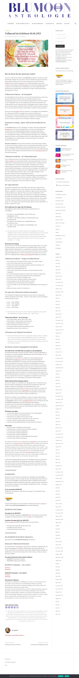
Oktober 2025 (59, 288)
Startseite (11, 23)
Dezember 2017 (59, 585)
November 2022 (59, 399)
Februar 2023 (59, 389)
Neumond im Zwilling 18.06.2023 (39, 644)
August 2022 (58, 408)
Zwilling (7, 83)
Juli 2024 (58, 336)
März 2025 (58, 310)
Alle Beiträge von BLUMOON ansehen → (15, 635)
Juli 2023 (57, 374)
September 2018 (59, 557)
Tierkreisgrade (59, 242)
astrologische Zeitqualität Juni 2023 (16, 612)
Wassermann (25, 390)
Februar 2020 (59, 503)
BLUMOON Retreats (37, 23)
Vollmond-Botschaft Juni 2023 (34, 619)
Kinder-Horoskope (60, 223)
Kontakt (67, 23)
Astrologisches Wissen (61, 194)
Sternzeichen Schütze (21, 619)
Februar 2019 (59, 541)
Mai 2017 (57, 608)
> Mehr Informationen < (52, 676)
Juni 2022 (58, 415)
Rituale (57, 232)
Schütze (17, 111)
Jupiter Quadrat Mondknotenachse (34, 614)
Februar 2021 (59, 465)
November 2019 (59, 513)
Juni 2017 (58, 604)
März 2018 (58, 576)
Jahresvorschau (59, 219)
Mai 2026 (58, 266)
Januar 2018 (58, 582)
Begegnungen (59, 197)
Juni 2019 (58, 529)
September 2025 (59, 291)
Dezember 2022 (59, 396)
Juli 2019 (57, 525)
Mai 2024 (58, 342)
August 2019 (58, 522)
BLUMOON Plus (50, 23)
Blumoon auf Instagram (64, 185)
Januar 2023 (58, 393)
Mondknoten (8, 129)
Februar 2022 (59, 427)
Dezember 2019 (59, 510)
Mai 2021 (57, 456)
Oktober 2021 (59, 440)
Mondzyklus (33, 441)
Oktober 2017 (59, 592)
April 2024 (58, 345)
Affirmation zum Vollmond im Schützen (17, 611)
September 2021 (59, 443)
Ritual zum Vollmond (27, 254)
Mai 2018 (57, 570)
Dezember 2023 (59, 358)
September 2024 (59, 329)
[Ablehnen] (77, 676)
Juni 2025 (58, 301)
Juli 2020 (58, 487)
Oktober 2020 (59, 478)
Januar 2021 (58, 468)
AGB (6, 665)
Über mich (59, 23)
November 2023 (59, 361)
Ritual (20, 546)
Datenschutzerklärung (10, 662)
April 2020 (58, 497)
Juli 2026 (57, 260)
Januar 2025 (58, 317)
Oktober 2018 (59, 554)
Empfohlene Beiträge (60, 210)
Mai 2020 (58, 494)
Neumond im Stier (40, 150)
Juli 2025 (57, 298)
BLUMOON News (60, 200)
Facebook (7, 567)
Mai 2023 (58, 380)
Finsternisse (58, 213)
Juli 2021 (57, 449)
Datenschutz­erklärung (61, 61)
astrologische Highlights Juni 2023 (38, 611)
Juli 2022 (57, 412)
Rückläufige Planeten (60, 235)
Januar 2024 (58, 355)
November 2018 (59, 551)
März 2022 (58, 424)
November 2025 (59, 285)
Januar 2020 (58, 506)
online (30, 517)
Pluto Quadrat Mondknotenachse (35, 616)
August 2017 (58, 598)
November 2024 (59, 323)
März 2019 (58, 538)
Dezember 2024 (59, 320)
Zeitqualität (58, 248)
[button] (6, 607)
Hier (6, 539)
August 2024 (58, 333)
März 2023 (58, 386)
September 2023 (59, 367)
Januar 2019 (58, 544)
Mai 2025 (58, 304)
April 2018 (58, 573)
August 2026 (58, 257)
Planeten (58, 229)
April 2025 (58, 307)
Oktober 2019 (59, 516)
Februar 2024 (59, 352)
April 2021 (58, 459)
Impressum (7, 659)
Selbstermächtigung (29, 617)
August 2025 (58, 295)
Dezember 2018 (59, 547)
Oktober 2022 (59, 402)
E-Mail (42, 503)
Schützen (21, 83)
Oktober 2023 (59, 364)
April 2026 (58, 269)
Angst (28, 611)
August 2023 (58, 370)
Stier (40, 143)
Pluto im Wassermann (21, 616)
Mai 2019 (58, 532)
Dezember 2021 (59, 434)
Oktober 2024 (59, 326)
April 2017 (58, 611)
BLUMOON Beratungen (22, 23)
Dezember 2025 (59, 282)
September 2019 (59, 519)
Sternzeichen (59, 238)
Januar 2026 (58, 279)
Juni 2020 (58, 491)
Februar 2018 (59, 579)
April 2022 (58, 421)
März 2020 (58, 500)
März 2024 (58, 348)
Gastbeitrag (58, 216)
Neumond (58, 226)
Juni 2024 (58, 339)
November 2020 (59, 475)
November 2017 (59, 589)
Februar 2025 (59, 314)
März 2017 (58, 614)
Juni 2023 (58, 377)
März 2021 (58, 462)
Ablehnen (67, 676)
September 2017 (59, 595)
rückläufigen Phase (28, 400)
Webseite (11, 522)
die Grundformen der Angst (33, 612)
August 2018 (58, 560)
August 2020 (58, 484)
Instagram (7, 569)
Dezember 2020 (59, 472)
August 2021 (58, 446)
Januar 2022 (58, 431)
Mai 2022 (58, 418)
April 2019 (58, 535)
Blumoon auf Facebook (64, 182)
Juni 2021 (58, 453)
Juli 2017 (57, 601)
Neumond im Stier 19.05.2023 (13, 644)
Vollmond (7, 30)
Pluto (36, 358)
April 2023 (58, 383)
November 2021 (59, 437)
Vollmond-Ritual (30, 452)
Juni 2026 (58, 263)
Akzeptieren (60, 676)
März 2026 (58, 273)
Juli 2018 (57, 563)
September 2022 (59, 405)
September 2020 (59, 481)
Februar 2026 (59, 276)
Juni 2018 (58, 566)
